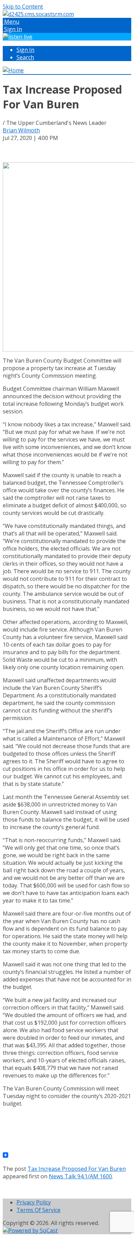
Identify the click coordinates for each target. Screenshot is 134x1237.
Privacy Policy (33, 1202)
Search (25, 57)
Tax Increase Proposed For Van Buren (76, 1169)
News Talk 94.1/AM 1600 (80, 1176)
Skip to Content (23, 6)
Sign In (25, 50)
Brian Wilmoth (21, 130)
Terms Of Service (38, 1210)
